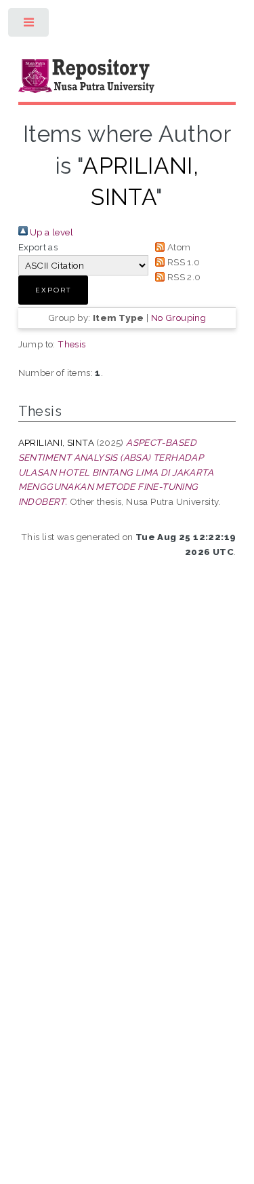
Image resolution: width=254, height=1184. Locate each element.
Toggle (29, 25)
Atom (177, 247)
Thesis (71, 344)
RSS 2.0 (182, 276)
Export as (38, 247)
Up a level (50, 232)
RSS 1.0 (182, 261)
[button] (53, 290)
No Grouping (178, 317)
